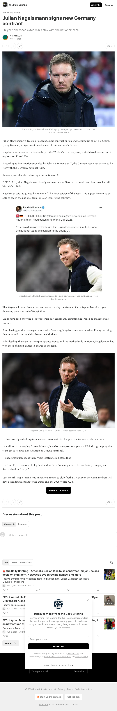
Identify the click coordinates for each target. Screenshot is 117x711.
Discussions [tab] (26, 562)
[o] (109, 600)
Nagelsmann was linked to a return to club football (45, 478)
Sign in (109, 4)
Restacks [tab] (22, 524)
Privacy (61, 689)
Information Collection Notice (57, 656)
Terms (70, 689)
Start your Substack (50, 696)
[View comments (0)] (13, 46)
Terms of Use (73, 653)
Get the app (73, 696)
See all (8, 643)
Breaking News (11, 12)
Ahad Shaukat (16, 36)
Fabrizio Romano (27, 586)
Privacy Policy (81, 656)
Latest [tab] (14, 562)
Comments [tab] (9, 524)
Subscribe (96, 5)
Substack (43, 704)
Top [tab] (6, 562)
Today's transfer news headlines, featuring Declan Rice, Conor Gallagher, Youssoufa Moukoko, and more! (45, 580)
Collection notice (83, 689)
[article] (58, 580)
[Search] (111, 562)
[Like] (5, 46)
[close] (87, 600)
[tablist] (15, 524)
